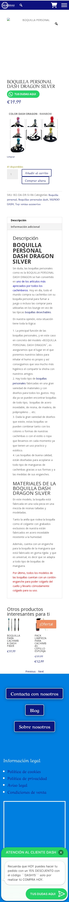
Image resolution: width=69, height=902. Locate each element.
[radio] (17, 124)
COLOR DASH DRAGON (23, 114)
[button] (60, 852)
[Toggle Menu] (64, 5)
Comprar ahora (35, 180)
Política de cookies (24, 771)
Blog (34, 710)
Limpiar (11, 156)
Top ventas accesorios (27, 204)
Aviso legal (17, 785)
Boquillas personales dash (33, 199)
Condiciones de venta (27, 792)
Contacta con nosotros (34, 693)
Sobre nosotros (34, 726)
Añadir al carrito (36, 172)
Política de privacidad (27, 778)
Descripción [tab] (18, 220)
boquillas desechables (38, 312)
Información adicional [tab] (25, 226)
